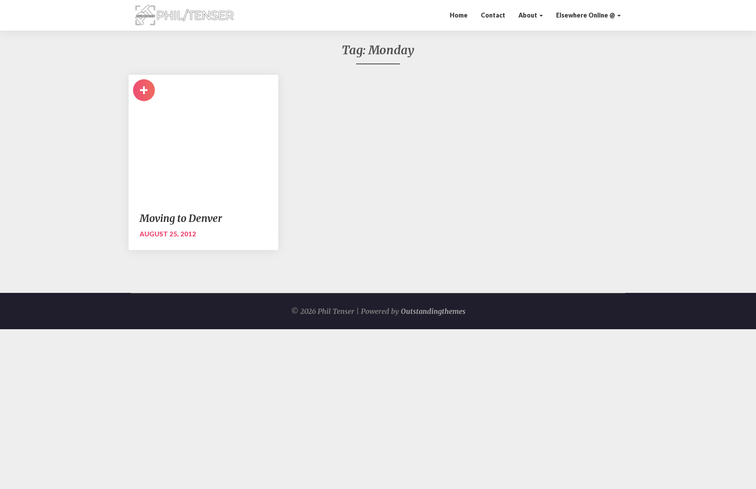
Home (459, 15)
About (528, 15)
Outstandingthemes (433, 311)
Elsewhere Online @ (586, 15)
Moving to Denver (181, 218)
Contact (493, 15)
